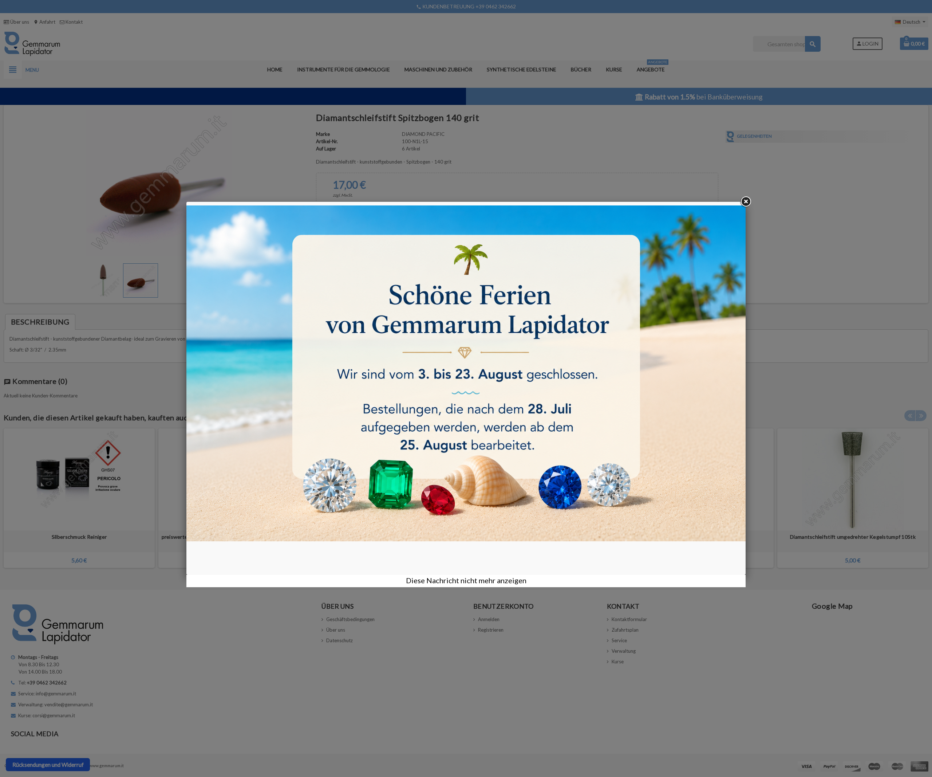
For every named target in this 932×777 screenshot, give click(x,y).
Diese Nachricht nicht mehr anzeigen (466, 580)
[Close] (745, 201)
